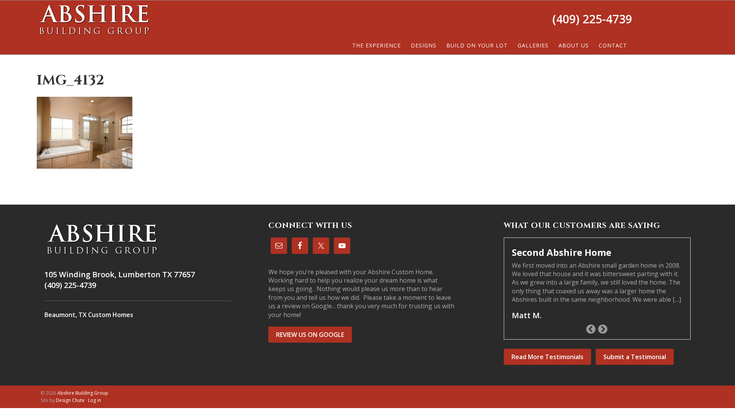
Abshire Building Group (94, 19)
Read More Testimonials (547, 357)
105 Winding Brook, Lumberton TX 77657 (119, 274)
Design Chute (70, 400)
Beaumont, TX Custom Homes (88, 315)
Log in (94, 400)
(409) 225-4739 (592, 19)
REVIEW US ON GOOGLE (310, 334)
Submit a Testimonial (634, 357)
